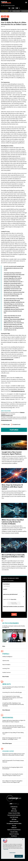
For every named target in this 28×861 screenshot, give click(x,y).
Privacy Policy (13, 599)
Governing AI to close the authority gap (12, 692)
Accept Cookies (19, 856)
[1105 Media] (14, 803)
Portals (5, 654)
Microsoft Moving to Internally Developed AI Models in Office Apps (13, 557)
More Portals (5, 676)
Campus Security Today (14, 813)
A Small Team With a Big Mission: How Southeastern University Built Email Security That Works (13, 704)
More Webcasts (6, 710)
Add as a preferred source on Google (8, 5)
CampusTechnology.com (7, 359)
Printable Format (16, 424)
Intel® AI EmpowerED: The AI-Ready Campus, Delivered (13, 761)
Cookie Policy (5, 849)
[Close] (22, 839)
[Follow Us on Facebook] (15, 8)
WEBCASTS (6, 684)
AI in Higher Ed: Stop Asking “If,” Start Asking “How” (13, 733)
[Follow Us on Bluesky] (13, 8)
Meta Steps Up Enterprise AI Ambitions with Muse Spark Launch (12, 487)
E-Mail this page (6, 424)
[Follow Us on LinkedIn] (9, 8)
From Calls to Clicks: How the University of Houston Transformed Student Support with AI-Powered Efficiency (13, 727)
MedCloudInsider (14, 821)
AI (10, 11)
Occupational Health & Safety (14, 823)
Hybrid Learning (16, 11)
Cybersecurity (5, 660)
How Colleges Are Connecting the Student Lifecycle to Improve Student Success (12, 774)
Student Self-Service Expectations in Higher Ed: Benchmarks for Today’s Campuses (13, 721)
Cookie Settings (12, 852)
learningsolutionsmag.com (18, 391)
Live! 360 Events (14, 817)
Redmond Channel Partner (14, 829)
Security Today (14, 832)
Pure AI (14, 825)
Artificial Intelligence (7, 656)
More (3, 646)
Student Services (6, 672)
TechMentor (14, 836)
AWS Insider (14, 811)
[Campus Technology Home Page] (6, 3)
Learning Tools (5, 19)
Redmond (14, 827)
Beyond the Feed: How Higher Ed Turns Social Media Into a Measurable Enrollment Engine (13, 754)
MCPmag (14, 819)
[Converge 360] (14, 798)
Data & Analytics (6, 664)
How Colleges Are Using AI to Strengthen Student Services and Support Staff (12, 781)
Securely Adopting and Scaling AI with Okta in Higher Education (13, 687)
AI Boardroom (14, 806)
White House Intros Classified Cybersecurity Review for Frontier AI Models (13, 522)
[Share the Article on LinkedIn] (5, 16)
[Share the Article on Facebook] (2, 16)
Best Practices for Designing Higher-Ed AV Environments (12, 768)
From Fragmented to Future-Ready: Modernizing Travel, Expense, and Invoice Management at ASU (12, 697)
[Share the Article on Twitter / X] (8, 16)
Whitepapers (7, 717)
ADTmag (14, 809)
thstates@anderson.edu (6, 420)
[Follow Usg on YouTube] (17, 8)
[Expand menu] (26, 3)
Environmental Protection (14, 815)
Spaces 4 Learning (14, 834)
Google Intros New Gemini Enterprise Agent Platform (12, 453)
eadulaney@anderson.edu (7, 415)
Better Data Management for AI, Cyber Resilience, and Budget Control (11, 738)
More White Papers (7, 743)
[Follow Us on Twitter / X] (11, 8)
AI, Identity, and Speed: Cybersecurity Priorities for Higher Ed (13, 626)
